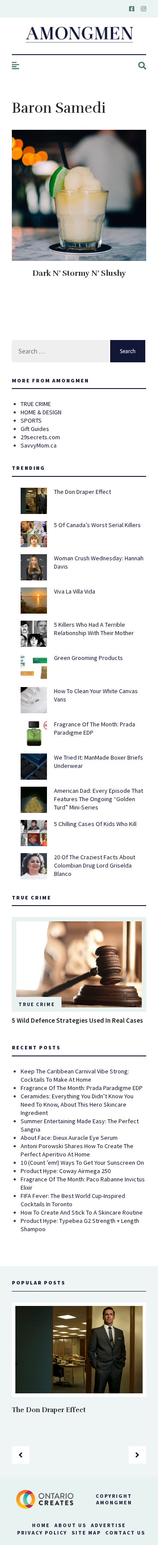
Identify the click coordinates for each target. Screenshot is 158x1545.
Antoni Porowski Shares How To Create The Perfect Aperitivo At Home (77, 1150)
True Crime (36, 1004)
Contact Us (125, 1532)
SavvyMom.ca (39, 445)
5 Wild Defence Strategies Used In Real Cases (77, 1020)
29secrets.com (40, 437)
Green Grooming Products (88, 658)
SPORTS (31, 420)
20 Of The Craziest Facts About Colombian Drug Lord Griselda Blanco (94, 865)
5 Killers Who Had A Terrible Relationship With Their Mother (94, 629)
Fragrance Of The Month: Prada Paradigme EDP (82, 1088)
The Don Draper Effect (82, 492)
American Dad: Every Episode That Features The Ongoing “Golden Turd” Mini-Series (98, 799)
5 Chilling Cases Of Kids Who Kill (95, 824)
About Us (70, 1525)
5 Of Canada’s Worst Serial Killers (97, 525)
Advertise (108, 1525)
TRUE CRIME (36, 404)
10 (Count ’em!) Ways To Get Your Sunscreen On (82, 1163)
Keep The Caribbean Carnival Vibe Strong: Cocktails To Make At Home (75, 1075)
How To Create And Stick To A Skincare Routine (82, 1212)
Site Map (86, 1532)
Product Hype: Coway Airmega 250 (66, 1171)
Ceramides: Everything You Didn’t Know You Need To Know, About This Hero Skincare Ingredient (77, 1104)
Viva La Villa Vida (74, 591)
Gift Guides (35, 429)
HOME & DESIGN (41, 412)
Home (41, 1525)
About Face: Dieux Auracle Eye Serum (69, 1138)
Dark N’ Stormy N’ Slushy (79, 273)
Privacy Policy (42, 1532)
